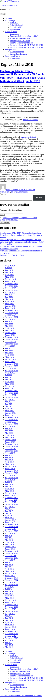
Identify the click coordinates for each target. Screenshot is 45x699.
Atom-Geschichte (17, 27)
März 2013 (9, 625)
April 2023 (9, 355)
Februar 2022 (10, 386)
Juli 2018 (8, 482)
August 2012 (10, 640)
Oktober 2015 (10, 556)
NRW (13, 192)
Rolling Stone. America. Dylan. (12, 255)
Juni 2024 (9, 324)
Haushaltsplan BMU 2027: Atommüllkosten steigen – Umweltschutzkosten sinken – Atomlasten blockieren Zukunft (21, 235)
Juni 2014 (9, 591)
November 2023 (11, 339)
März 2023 (9, 357)
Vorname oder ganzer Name (11, 210)
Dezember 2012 (11, 631)
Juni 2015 (9, 564)
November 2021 (11, 393)
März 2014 (9, 598)
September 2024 (11, 317)
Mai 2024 (9, 326)
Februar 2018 (10, 493)
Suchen (3, 194)
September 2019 (11, 451)
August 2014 (10, 587)
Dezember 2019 (11, 444)
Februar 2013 (10, 627)
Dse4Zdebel (11, 190)
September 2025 (11, 290)
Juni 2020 (9, 431)
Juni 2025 (9, 297)
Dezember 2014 (11, 578)
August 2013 (10, 614)
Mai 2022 (9, 379)
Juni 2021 (9, 404)
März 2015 (9, 571)
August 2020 (10, 426)
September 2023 (11, 344)
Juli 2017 (8, 509)
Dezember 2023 (11, 337)
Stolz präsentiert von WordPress (29, 696)
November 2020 (11, 420)
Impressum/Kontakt (12, 56)
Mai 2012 (9, 647)
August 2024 (10, 319)
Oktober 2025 (10, 288)
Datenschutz (15, 58)
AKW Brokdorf (16, 25)
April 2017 (9, 515)
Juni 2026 (9, 270)
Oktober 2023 (10, 342)
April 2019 (9, 462)
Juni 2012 (9, 645)
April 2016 (9, 542)
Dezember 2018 (11, 471)
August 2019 (10, 453)
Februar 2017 (10, 520)
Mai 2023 (9, 353)
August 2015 (10, 560)
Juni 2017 (9, 511)
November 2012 (11, 634)
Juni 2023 (9, 350)
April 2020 (9, 435)
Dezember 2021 (11, 391)
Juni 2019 (9, 457)
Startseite (8, 18)
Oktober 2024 (10, 315)
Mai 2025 (9, 299)
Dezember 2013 (11, 605)
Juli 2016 (8, 536)
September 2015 (11, 558)
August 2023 (10, 346)
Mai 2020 (9, 433)
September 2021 (11, 397)
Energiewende (10, 49)
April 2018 (9, 489)
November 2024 (11, 313)
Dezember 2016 (11, 524)
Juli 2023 (8, 348)
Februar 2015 (10, 573)
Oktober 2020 (10, 422)
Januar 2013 (10, 629)
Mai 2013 (9, 620)
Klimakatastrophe (17, 52)
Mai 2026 (9, 272)
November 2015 (11, 553)
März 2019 (9, 464)
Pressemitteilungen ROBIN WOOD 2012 (26, 47)
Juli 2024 (8, 321)
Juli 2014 (8, 589)
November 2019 (11, 446)
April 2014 (9, 596)
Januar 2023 (10, 362)
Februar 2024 (10, 333)
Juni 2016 (9, 538)
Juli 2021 (8, 402)
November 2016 (11, 527)
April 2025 (9, 301)
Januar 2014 (10, 602)
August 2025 (10, 292)
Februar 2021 (10, 413)
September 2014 (11, 585)
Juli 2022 (8, 375)
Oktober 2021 (10, 395)
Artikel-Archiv (11, 32)
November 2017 (11, 500)
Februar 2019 (10, 466)
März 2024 (9, 330)
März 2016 (9, 544)
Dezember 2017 (11, 498)
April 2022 (9, 382)
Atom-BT (14, 23)
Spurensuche (15, 29)
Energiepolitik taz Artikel (20, 41)
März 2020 (9, 437)
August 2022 (10, 373)
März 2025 (9, 304)
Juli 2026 (8, 268)
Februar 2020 (10, 440)
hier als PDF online (30, 120)
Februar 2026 (10, 279)
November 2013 (11, 607)
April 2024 (9, 328)
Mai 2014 (9, 593)
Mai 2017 (9, 513)
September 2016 (11, 531)
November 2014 (11, 580)
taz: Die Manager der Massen (21, 43)
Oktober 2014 (10, 582)
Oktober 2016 (10, 529)
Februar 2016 (10, 547)
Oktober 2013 (10, 609)
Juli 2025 (8, 295)
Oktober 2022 (10, 368)
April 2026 (9, 275)
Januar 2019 (10, 469)
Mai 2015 (9, 567)
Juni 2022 (9, 377)
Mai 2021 (9, 406)
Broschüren (14, 34)
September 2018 (11, 478)
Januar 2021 (10, 415)
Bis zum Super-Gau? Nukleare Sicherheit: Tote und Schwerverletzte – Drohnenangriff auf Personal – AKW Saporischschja (22, 242)
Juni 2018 (9, 484)
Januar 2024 (10, 335)
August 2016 (10, 533)
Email (2, 215)
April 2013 (9, 622)
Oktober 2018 (10, 475)
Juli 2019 (8, 455)
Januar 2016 (10, 549)
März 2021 (9, 411)
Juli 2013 (8, 616)
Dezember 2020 (11, 417)
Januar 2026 (10, 281)
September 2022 (11, 371)
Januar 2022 (10, 388)
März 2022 (9, 384)
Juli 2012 (8, 643)
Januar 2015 (10, 576)
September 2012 (11, 638)
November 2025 (11, 286)
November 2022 (11, 366)
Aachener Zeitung (28, 137)
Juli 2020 (8, 428)
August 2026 (10, 266)
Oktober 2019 (10, 449)
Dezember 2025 (11, 284)
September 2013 (11, 611)
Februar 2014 (10, 600)
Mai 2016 (9, 540)
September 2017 (11, 504)
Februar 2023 (10, 359)
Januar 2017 (10, 522)
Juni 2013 (9, 618)
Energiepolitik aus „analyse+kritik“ (24, 36)
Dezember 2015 (11, 551)
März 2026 (9, 277)
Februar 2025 (10, 306)
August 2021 (10, 399)
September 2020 (11, 424)
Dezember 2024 (11, 310)
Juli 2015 (8, 562)
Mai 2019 (9, 460)
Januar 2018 (10, 495)
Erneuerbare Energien (18, 54)
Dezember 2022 (11, 364)
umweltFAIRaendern (8, 5)
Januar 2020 (10, 442)
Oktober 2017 (10, 502)
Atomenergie (10, 20)
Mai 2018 (9, 486)
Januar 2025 (10, 308)
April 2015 (9, 569)
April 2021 (9, 408)
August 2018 (10, 480)
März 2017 (9, 518)
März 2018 (9, 491)
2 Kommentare (22, 192)
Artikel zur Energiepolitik (20, 38)
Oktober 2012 (10, 636)
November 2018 (11, 473)
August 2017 (10, 507)
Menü (3, 14)
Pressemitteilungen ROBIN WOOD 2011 (26, 45)
